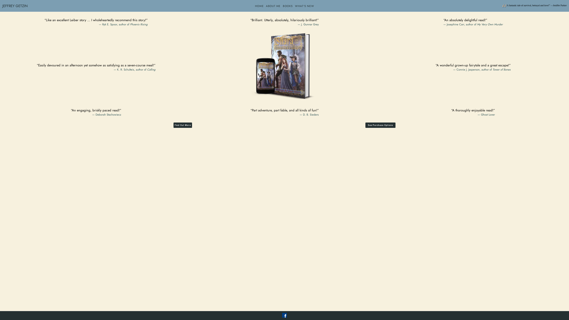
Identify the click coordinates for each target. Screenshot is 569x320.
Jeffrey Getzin (15, 5)
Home (259, 6)
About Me (273, 6)
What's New (304, 6)
